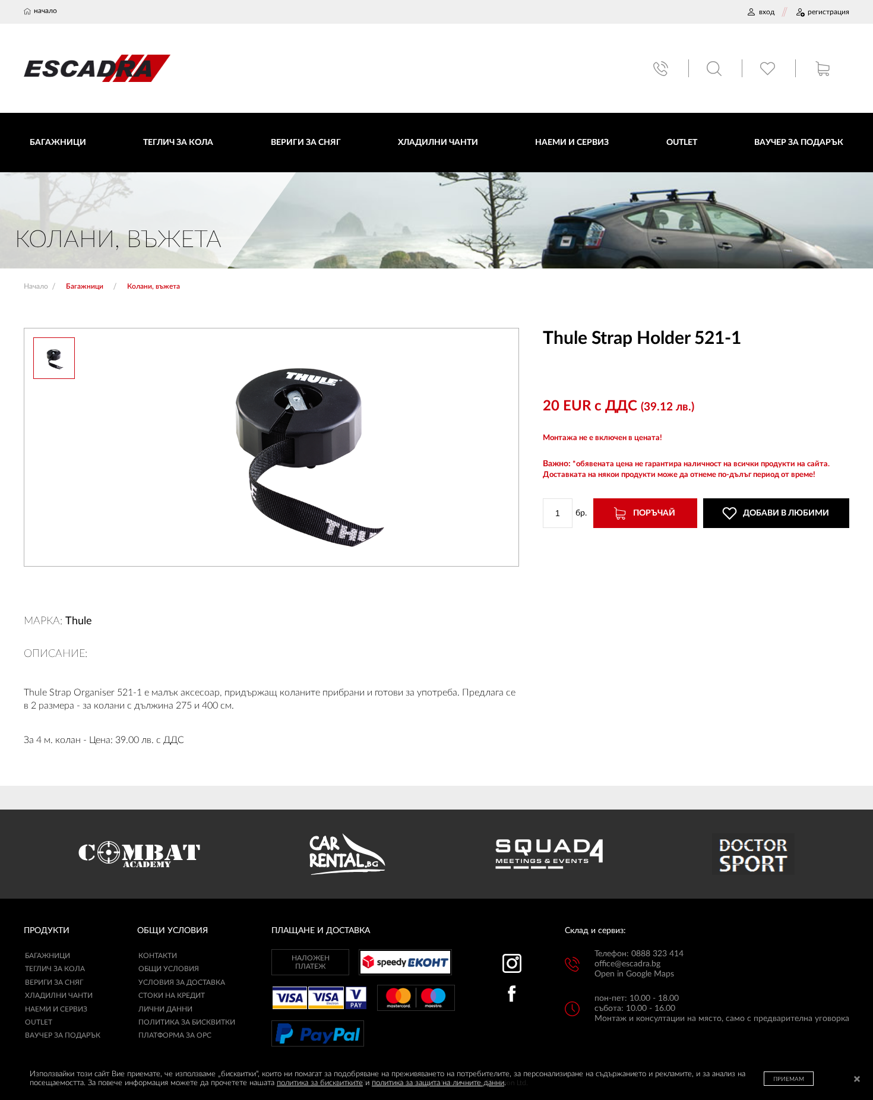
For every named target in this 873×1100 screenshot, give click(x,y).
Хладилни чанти (59, 995)
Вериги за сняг (54, 982)
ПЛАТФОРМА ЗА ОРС (174, 1035)
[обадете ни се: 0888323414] (662, 68)
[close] (857, 1080)
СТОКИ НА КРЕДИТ (171, 995)
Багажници (47, 955)
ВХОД (766, 11)
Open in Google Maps (634, 974)
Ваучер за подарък (62, 1035)
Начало (36, 286)
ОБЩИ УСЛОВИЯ (168, 968)
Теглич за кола (55, 968)
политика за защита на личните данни (438, 1083)
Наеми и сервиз (56, 1009)
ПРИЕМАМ (788, 1079)
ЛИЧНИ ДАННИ (165, 1009)
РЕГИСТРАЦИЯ (828, 11)
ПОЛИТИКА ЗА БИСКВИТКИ (186, 1022)
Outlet (38, 1022)
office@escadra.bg (627, 964)
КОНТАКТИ (157, 955)
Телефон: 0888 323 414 (639, 954)
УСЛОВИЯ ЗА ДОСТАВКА (181, 982)
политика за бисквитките (320, 1083)
